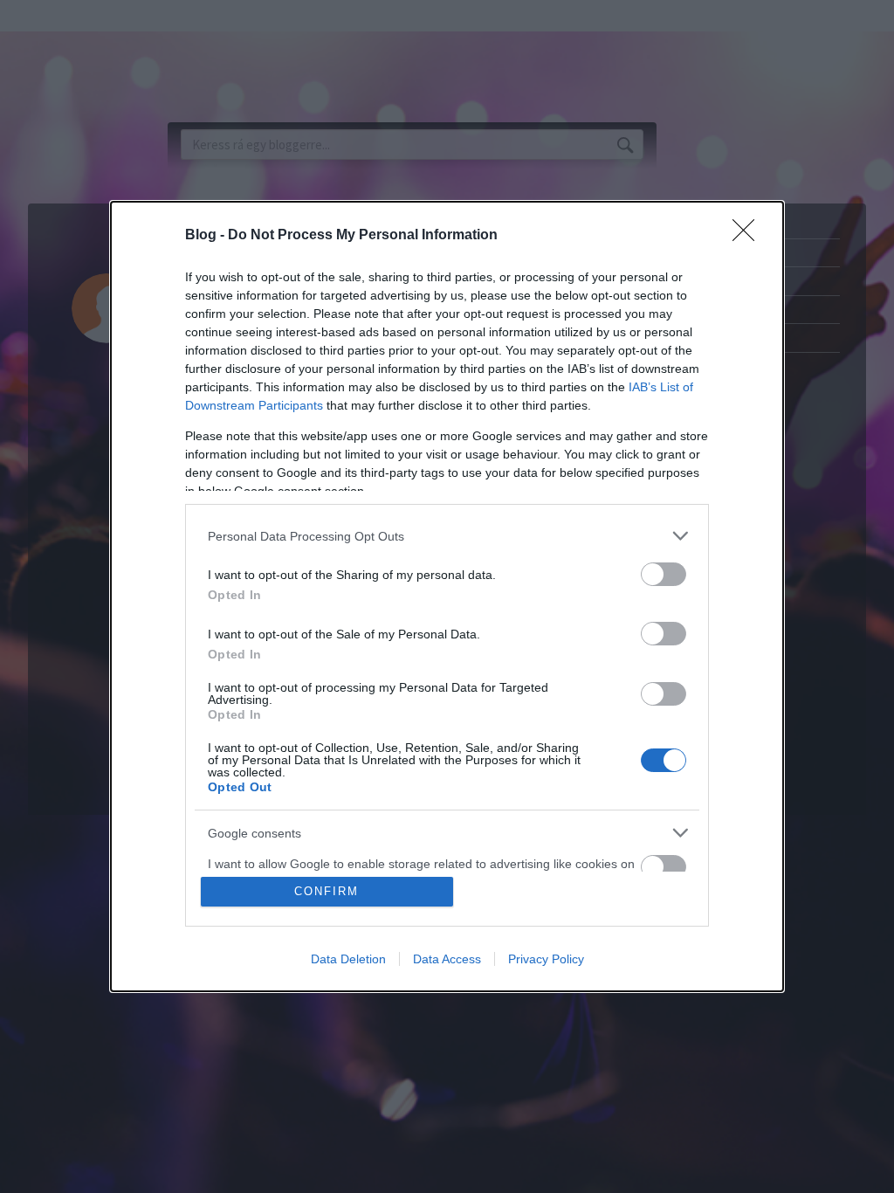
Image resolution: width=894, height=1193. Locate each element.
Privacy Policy (546, 959)
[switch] (663, 574)
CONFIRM (326, 891)
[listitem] (447, 536)
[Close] (749, 235)
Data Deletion (348, 959)
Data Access (447, 959)
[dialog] (447, 596)
